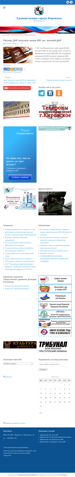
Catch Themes (63, 475)
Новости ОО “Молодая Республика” (17, 288)
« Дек (40, 413)
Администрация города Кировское (39, 18)
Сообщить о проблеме (20, 177)
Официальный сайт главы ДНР (49, 435)
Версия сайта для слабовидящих (19, 88)
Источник (6, 65)
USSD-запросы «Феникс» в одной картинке (19, 261)
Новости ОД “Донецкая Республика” (17, 286)
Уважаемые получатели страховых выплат (54, 251)
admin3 (16, 43)
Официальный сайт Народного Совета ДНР (53, 442)
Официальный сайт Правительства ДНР (51, 439)
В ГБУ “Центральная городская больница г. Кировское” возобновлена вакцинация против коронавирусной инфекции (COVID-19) (20, 266)
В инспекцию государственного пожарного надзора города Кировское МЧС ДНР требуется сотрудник (56, 232)
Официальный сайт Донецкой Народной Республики (55, 437)
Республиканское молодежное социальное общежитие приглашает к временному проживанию (54, 240)
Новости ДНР (9, 72)
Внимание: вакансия (47, 253)
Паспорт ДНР (18, 72)
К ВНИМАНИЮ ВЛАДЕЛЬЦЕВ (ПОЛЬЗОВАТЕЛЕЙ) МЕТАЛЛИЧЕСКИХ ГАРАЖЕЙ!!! (54, 258)
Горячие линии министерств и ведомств (18, 259)
